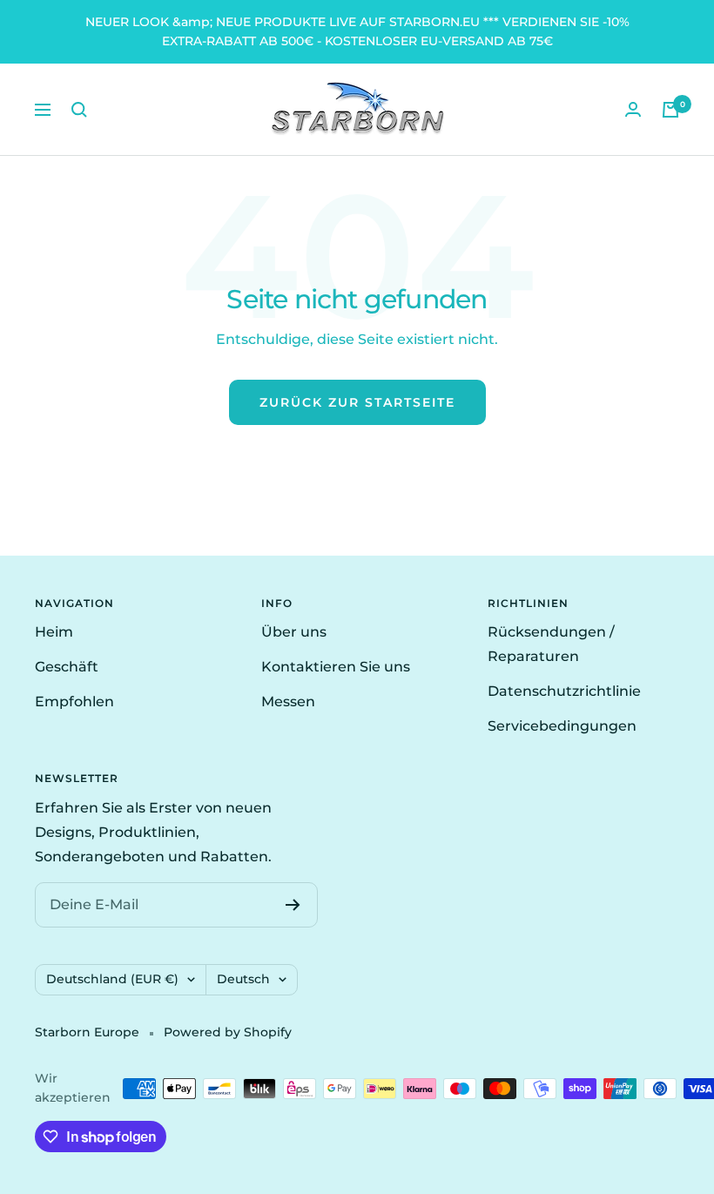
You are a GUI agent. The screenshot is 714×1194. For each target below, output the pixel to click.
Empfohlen (74, 701)
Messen (288, 701)
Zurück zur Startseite (357, 402)
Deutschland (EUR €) (112, 979)
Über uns (294, 632)
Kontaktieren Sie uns (335, 666)
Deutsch (243, 979)
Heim (54, 632)
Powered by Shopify (228, 1032)
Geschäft (66, 666)
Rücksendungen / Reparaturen (551, 644)
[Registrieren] (293, 905)
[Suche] (79, 110)
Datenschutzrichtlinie (564, 691)
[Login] (633, 109)
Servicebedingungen (562, 726)
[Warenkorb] (670, 110)
